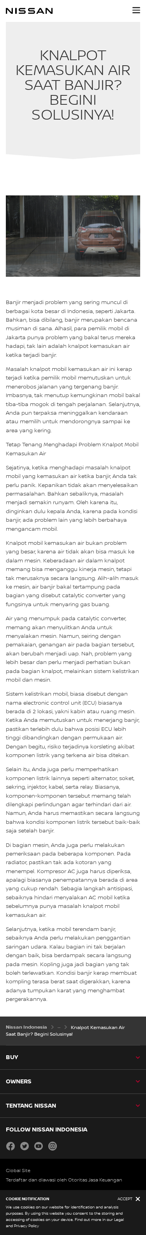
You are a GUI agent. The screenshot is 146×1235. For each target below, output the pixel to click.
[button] (136, 10)
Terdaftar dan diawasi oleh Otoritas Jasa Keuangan (64, 1180)
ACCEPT (125, 1198)
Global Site (18, 1171)
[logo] (29, 11)
